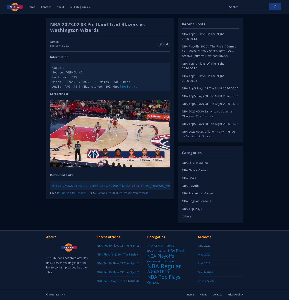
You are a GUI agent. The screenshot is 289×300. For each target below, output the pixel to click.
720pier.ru (128, 86)
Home (31, 7)
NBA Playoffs (191, 186)
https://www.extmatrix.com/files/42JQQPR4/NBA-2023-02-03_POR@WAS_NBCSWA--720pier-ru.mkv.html (132, 186)
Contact (46, 7)
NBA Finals (189, 178)
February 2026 (207, 281)
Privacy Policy (235, 294)
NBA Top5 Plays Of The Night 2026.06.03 (210, 96)
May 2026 (204, 254)
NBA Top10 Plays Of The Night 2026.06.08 (124, 272)
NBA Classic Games (195, 170)
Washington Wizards (135, 193)
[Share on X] (167, 44)
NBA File (60, 294)
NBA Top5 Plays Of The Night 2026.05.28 (210, 124)
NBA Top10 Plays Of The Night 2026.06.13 (124, 245)
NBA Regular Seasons (74, 193)
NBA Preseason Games (198, 193)
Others (186, 216)
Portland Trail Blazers (109, 193)
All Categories (79, 7)
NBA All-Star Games (195, 162)
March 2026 (205, 272)
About (60, 7)
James (54, 42)
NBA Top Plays (192, 209)
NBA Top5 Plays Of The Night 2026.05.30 (210, 104)
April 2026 (204, 263)
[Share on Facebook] (161, 44)
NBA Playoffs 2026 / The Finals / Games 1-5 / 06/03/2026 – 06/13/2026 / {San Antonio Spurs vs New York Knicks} (209, 51)
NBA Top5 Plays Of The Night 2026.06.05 (210, 88)
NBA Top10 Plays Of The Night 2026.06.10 (124, 263)
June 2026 (204, 245)
